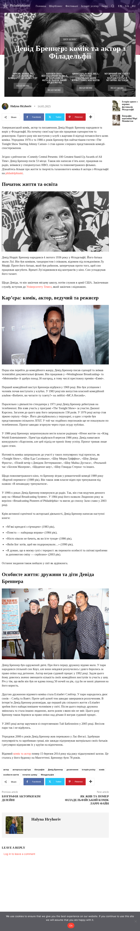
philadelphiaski (14, 173)
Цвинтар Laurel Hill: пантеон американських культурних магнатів (86, 77)
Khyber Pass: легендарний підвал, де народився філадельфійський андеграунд (54, 78)
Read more (22, 86)
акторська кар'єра (22, 769)
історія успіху (88, 769)
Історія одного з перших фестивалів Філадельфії (130, 105)
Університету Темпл (39, 286)
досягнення (72, 769)
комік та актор (22, 753)
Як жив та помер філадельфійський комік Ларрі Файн (87, 800)
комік (101, 769)
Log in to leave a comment (19, 853)
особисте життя (11, 775)
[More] (90, 117)
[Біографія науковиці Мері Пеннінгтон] (116, 120)
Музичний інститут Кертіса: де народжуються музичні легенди (117, 77)
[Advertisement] (126, 186)
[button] (112, 6)
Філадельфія (47, 775)
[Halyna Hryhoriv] (6, 106)
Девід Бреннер (55, 769)
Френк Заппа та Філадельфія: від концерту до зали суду (23, 75)
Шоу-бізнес (70, 39)
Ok (71, 925)
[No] (135, 921)
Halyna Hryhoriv (21, 106)
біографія (39, 769)
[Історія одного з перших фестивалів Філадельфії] (116, 105)
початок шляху (29, 775)
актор (6, 769)
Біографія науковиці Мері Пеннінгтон (129, 119)
